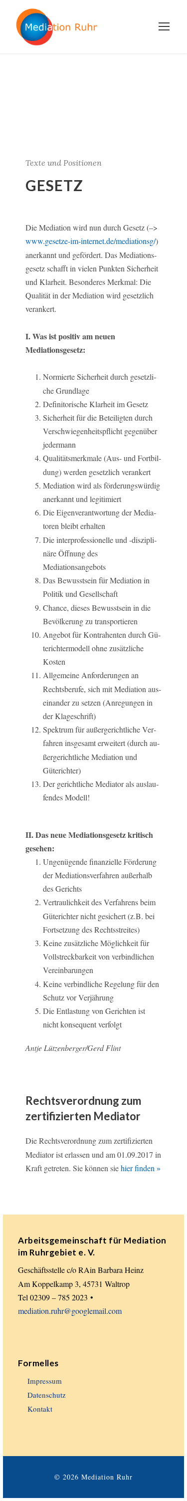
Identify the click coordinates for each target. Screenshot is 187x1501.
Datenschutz (46, 1395)
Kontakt (39, 1409)
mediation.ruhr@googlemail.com (70, 1310)
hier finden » (141, 1168)
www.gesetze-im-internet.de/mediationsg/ (90, 241)
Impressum (44, 1381)
